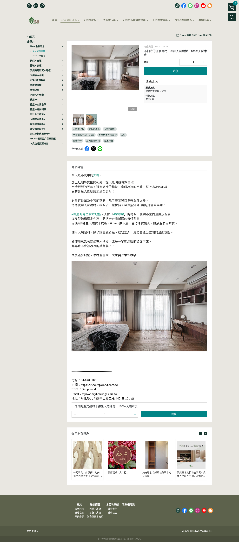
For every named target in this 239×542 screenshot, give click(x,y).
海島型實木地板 (95, 516)
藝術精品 (112, 512)
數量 (146, 62)
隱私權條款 (128, 504)
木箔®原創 (112, 504)
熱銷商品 (95, 504)
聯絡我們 (79, 512)
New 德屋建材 (39, 51)
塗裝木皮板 (95, 512)
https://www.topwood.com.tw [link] (99, 385)
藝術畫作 (112, 509)
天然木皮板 (95, 509)
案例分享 (79, 516)
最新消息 (79, 509)
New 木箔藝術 (39, 56)
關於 (79, 504)
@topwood (89, 389)
